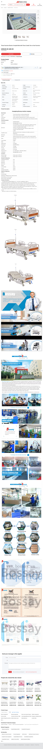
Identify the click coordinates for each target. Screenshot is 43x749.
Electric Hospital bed (4, 714)
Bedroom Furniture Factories (6, 734)
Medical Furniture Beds (15, 739)
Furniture (5, 7)
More (2, 741)
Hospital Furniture (10, 7)
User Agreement (27, 744)
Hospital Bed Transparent (26, 729)
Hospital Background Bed (15, 729)
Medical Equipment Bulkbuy (25, 739)
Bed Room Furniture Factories (34, 734)
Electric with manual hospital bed (27, 714)
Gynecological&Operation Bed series (27, 716)
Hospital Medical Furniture (18, 736)
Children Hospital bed (35, 714)
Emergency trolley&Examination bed (37, 716)
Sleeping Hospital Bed (5, 729)
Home (2, 7)
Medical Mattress (24, 718)
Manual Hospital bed (14, 714)
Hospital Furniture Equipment (6, 736)
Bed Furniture (24, 734)
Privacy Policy (37, 744)
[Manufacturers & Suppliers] (21, 2)
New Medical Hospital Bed (28, 736)
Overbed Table (34, 718)
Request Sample (19, 56)
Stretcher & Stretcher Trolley (15, 716)
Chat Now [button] (32, 54)
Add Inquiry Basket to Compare (21, 40)
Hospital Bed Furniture (5, 739)
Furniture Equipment (16, 734)
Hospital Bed (16, 7)
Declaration (32, 744)
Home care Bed (3, 716)
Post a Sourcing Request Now (31, 671)
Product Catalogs (16, 712)
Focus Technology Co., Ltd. (15, 744)
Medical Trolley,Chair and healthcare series (6, 718)
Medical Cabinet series (15, 718)
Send (10, 671)
